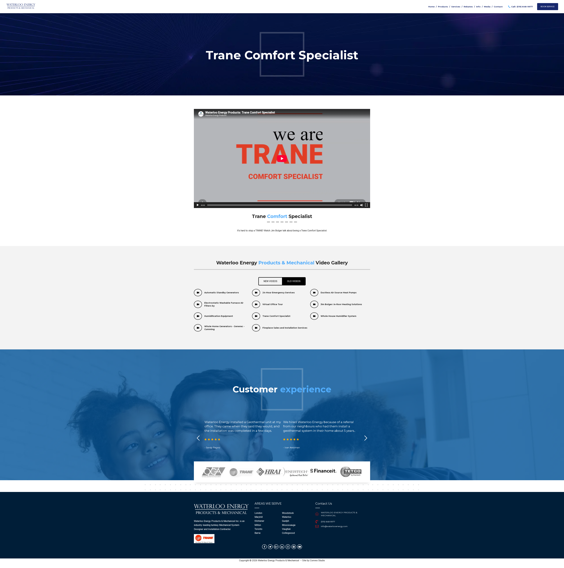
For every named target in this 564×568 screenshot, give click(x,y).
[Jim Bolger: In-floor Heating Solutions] (314, 304)
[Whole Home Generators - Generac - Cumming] (198, 327)
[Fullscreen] (366, 205)
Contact (498, 6)
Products (443, 6)
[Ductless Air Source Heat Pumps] (314, 292)
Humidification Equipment (218, 316)
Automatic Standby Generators (221, 292)
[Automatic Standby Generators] (198, 292)
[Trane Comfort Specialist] (256, 316)
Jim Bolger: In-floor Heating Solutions (341, 304)
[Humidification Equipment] (198, 316)
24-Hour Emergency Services (278, 292)
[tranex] (204, 538)
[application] (282, 158)
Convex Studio (317, 560)
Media (487, 6)
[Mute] (361, 205)
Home (431, 6)
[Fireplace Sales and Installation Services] (256, 327)
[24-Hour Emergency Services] (256, 292)
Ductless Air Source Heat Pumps (338, 292)
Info (478, 6)
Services (455, 6)
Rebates (468, 6)
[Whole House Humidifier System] (314, 316)
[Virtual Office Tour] (256, 304)
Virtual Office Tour (272, 304)
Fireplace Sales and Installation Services (284, 328)
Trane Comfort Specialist (276, 316)
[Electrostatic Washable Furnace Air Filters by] (198, 304)
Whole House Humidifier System (338, 316)
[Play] (197, 205)
